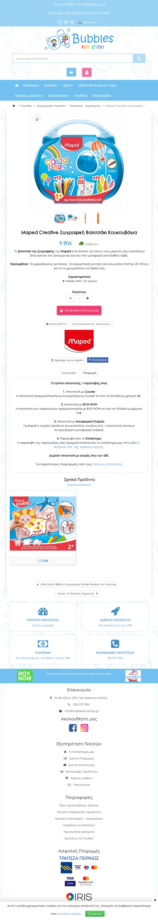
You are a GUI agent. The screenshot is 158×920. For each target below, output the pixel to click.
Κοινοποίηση (98, 359)
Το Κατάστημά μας (81, 751)
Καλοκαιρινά (58, 95)
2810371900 (115, 658)
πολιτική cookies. (70, 913)
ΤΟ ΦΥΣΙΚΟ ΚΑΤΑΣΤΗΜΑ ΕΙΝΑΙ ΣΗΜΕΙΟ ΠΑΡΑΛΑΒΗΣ (79, 673)
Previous (31, 162)
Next (37, 162)
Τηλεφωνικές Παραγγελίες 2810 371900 (81, 13)
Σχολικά (50, 85)
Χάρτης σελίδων (81, 778)
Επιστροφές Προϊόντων (81, 771)
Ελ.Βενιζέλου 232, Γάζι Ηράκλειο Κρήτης (81, 697)
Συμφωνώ (95, 913)
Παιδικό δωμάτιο (28, 95)
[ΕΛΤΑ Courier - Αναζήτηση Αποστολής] (133, 675)
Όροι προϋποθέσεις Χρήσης (79, 805)
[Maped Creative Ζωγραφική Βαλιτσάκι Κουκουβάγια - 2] (72, 218)
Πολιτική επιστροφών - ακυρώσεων (79, 818)
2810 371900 (81, 704)
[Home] (14, 105)
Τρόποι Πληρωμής (81, 758)
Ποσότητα (79, 292)
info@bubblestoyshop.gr (81, 711)
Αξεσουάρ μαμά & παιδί (96, 85)
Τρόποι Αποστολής (81, 765)
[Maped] (79, 341)
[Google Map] (72, 22)
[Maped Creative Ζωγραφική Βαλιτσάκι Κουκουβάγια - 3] (85, 218)
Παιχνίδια (30, 85)
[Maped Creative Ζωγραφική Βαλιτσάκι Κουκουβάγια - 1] (60, 218)
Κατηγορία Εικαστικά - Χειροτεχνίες (91, 323)
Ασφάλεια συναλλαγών (79, 825)
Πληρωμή (89, 372)
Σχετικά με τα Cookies (79, 838)
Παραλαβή (68, 372)
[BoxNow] (25, 675)
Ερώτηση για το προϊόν (68, 360)
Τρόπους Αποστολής (107, 464)
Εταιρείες (81, 95)
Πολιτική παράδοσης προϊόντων (79, 812)
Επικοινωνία (101, 95)
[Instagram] (66, 22)
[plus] (88, 298)
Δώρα (67, 85)
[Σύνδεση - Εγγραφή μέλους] (87, 72)
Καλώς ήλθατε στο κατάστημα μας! (80, 4)
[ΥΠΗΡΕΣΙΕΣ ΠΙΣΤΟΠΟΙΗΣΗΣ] (79, 881)
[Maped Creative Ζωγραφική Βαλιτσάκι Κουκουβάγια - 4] (98, 218)
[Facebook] (59, 22)
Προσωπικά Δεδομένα (79, 831)
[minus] (70, 298)
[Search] (139, 58)
